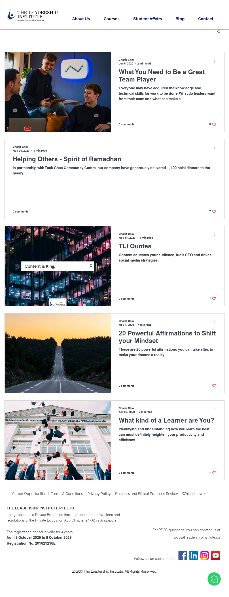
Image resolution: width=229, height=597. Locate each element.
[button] (219, 32)
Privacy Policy (99, 494)
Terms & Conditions (67, 494)
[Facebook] (182, 555)
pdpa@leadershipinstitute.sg (197, 537)
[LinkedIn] (193, 555)
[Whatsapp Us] (214, 579)
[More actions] (215, 61)
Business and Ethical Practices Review (147, 494)
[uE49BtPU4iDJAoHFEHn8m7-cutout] (204, 555)
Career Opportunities (29, 494)
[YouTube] (215, 555)
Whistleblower (194, 494)
